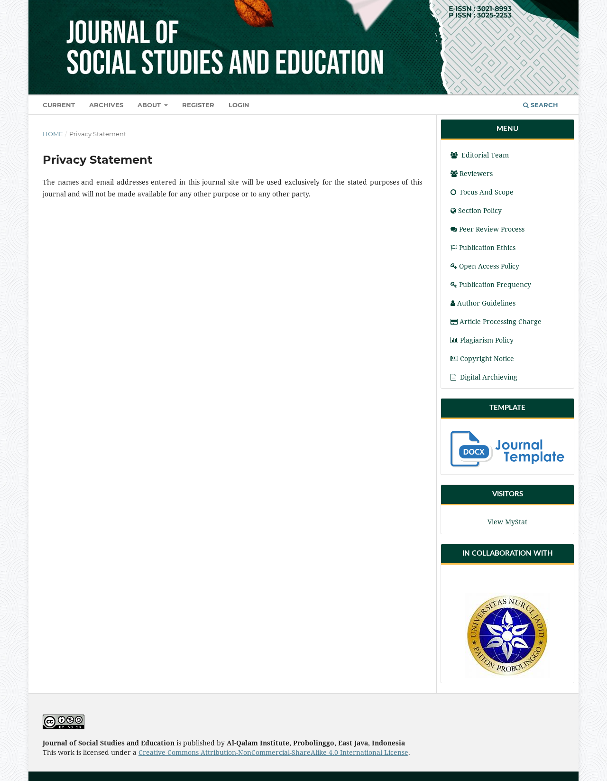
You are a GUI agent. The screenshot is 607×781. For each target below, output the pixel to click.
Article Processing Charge (501, 321)
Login (239, 105)
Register (198, 105)
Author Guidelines (486, 302)
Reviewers (477, 173)
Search (543, 105)
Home (53, 134)
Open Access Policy (489, 265)
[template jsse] (507, 449)
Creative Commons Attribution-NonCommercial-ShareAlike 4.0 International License (273, 752)
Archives (106, 105)
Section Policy (480, 210)
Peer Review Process (491, 228)
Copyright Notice (487, 358)
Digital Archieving (488, 376)
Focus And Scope (486, 191)
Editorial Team (484, 154)
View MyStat (507, 521)
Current (59, 105)
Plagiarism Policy (487, 339)
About (150, 105)
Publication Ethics (487, 247)
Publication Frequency (495, 284)
